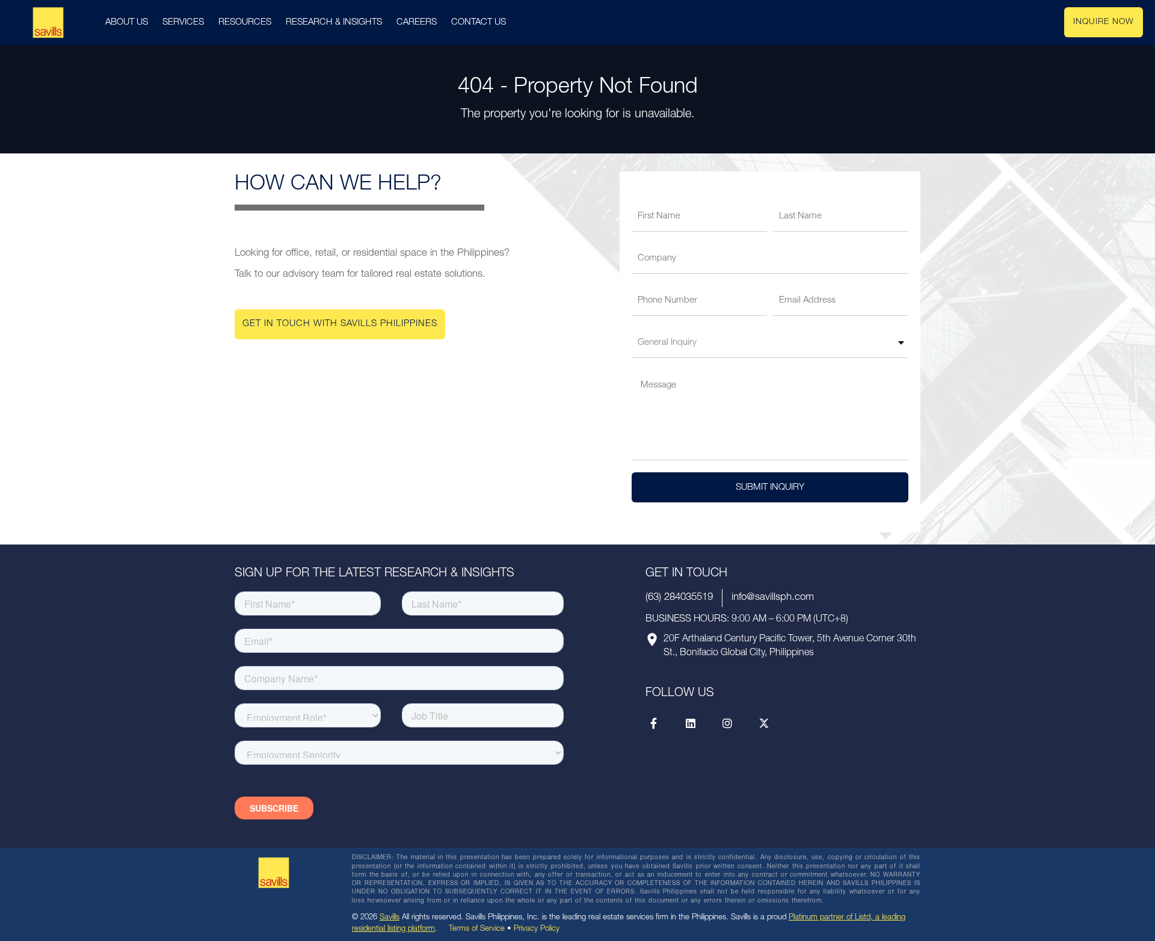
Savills (389, 918)
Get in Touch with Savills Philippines (339, 324)
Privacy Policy (536, 929)
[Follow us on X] (764, 723)
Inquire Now (1103, 22)
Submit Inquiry (770, 487)
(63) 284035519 (679, 598)
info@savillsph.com (773, 598)
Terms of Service (477, 929)
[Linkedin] (690, 723)
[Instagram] (727, 723)
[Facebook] (653, 723)
